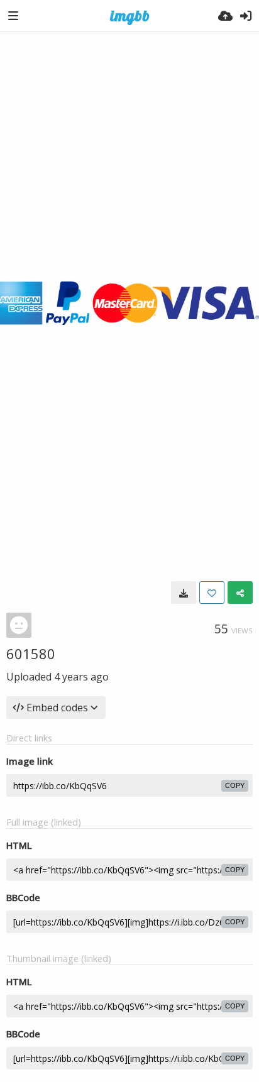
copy (235, 785)
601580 (30, 653)
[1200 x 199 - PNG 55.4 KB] (183, 592)
